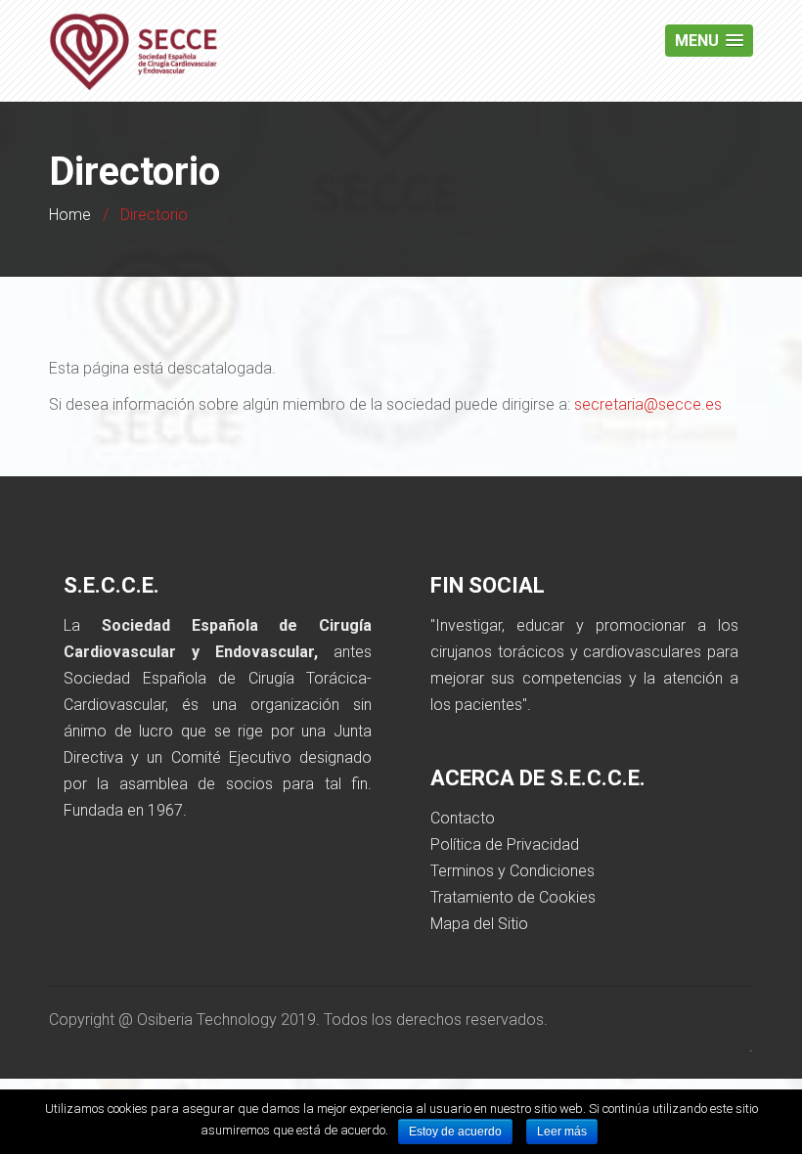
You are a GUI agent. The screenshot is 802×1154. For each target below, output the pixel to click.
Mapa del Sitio (479, 923)
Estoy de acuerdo (455, 1131)
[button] (709, 40)
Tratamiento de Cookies (513, 897)
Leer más (562, 1131)
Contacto (462, 818)
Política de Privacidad (504, 844)
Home (70, 214)
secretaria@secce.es (648, 404)
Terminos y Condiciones (512, 871)
